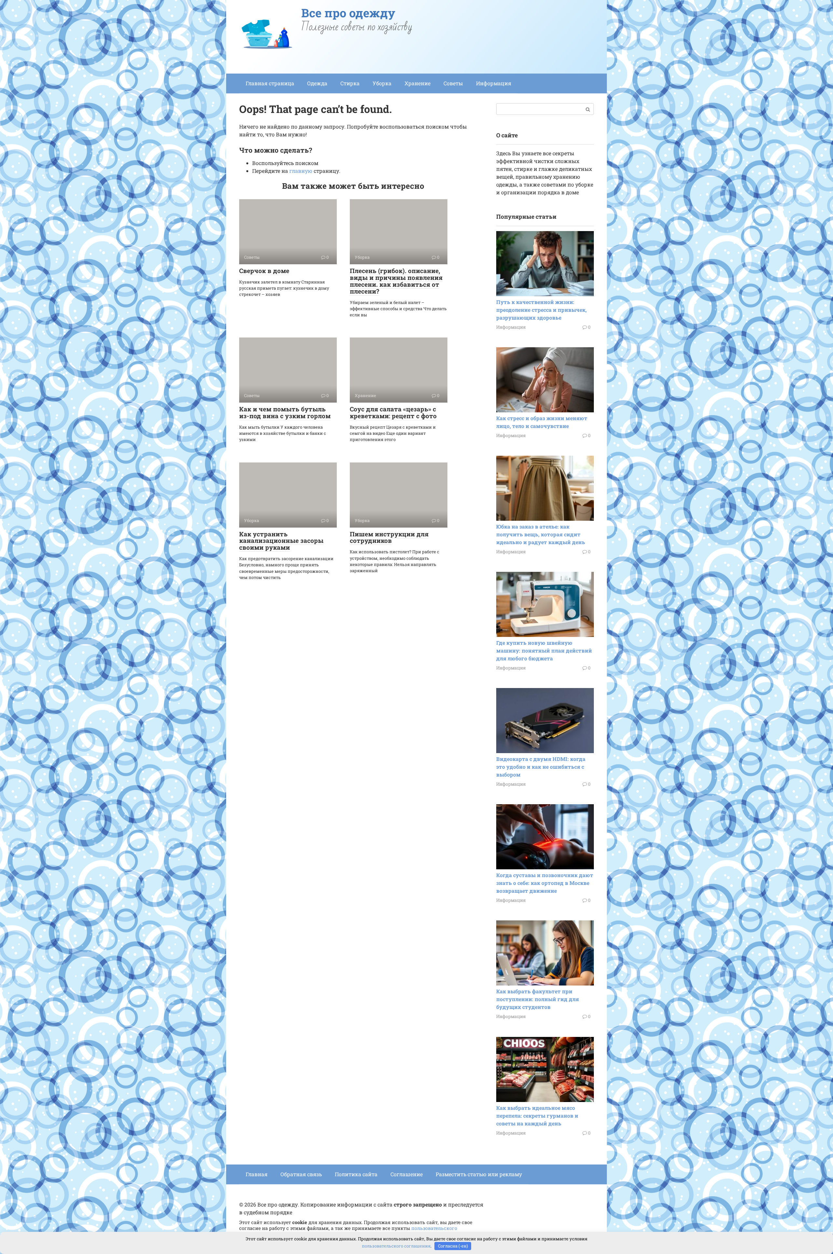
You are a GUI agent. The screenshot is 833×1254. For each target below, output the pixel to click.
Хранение (417, 83)
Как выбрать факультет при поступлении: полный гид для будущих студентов (537, 999)
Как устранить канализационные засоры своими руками (281, 541)
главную (300, 170)
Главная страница (270, 83)
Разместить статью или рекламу (479, 1174)
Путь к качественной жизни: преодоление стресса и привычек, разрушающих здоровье (541, 309)
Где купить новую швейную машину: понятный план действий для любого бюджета (544, 650)
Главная (256, 1174)
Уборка (382, 83)
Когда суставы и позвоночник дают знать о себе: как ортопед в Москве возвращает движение (544, 883)
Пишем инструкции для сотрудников (389, 537)
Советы (453, 83)
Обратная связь (301, 1174)
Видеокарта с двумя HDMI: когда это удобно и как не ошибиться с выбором (540, 766)
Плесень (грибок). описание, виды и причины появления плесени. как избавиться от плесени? (396, 281)
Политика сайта (356, 1174)
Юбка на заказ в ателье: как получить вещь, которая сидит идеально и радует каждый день (540, 534)
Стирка (350, 83)
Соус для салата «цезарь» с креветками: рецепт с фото (393, 412)
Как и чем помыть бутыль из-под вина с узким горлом (285, 412)
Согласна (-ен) (453, 1246)
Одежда (317, 83)
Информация (493, 83)
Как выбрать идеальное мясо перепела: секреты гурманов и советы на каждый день (537, 1115)
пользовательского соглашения (396, 1246)
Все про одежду (348, 13)
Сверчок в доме (264, 271)
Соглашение (406, 1174)
